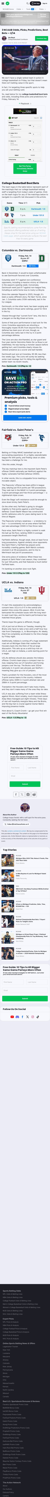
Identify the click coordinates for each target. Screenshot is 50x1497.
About (5, 1486)
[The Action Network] (7, 3)
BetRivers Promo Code (11, 1451)
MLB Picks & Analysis (11, 1335)
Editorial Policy (8, 1492)
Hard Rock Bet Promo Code (13, 1448)
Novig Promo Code (10, 1424)
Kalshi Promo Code (10, 1421)
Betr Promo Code (9, 1464)
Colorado (6, 1363)
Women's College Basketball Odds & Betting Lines (21, 1307)
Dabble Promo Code (10, 1458)
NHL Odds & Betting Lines (13, 1314)
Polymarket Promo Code (12, 1414)
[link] (25, 241)
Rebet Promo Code (10, 1468)
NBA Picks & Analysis (11, 1325)
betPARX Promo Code (11, 1444)
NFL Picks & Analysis (10, 1322)
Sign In (45, 3)
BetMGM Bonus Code (11, 1408)
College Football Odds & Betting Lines (17, 1301)
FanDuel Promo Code (11, 1438)
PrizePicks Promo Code (11, 1478)
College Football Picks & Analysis (15, 1329)
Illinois (5, 1373)
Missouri (6, 1393)
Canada (6, 1396)
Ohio (4, 1380)
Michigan (6, 1376)
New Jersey (7, 1366)
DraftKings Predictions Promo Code (16, 1428)
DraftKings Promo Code (12, 1434)
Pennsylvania (8, 1370)
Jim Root (11, 37)
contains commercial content (16, 831)
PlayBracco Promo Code (12, 1471)
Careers (6, 1496)
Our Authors (7, 1489)
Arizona (5, 1360)
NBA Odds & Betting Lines (13, 1297)
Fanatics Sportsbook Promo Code (15, 1404)
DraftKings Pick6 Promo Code (14, 1454)
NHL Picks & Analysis (11, 1339)
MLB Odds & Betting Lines (13, 1311)
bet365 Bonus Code (10, 1411)
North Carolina (8, 1390)
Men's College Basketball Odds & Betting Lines (20, 1304)
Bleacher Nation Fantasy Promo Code (17, 1461)
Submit (25, 784)
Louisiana (6, 1353)
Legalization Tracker (10, 1346)
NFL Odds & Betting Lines (12, 1294)
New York (6, 1350)
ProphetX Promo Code (11, 1431)
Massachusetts (8, 1383)
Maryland (6, 1356)
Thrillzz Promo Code (10, 1474)
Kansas (5, 1386)
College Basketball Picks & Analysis (16, 1332)
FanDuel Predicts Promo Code (14, 1418)
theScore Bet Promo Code (13, 1441)
